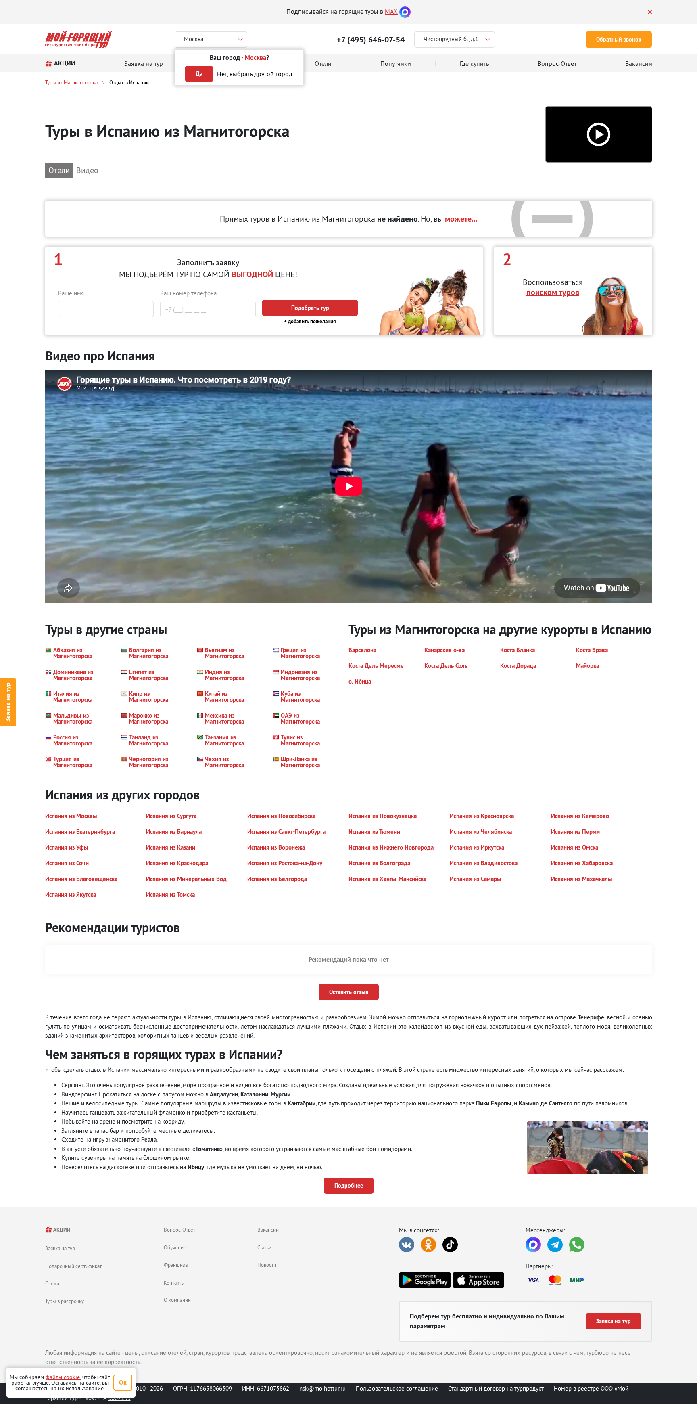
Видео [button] (87, 170)
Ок (123, 1382)
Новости (266, 1265)
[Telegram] (555, 1244)
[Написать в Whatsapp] (576, 1244)
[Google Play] (425, 1280)
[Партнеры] (589, 1280)
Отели (52, 1283)
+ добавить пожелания (310, 321)
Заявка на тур (8, 702)
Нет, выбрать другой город (254, 74)
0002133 (119, 1398)
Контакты (174, 1282)
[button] (598, 134)
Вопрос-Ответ (179, 1229)
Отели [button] (59, 170)
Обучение (175, 1247)
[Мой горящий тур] (79, 39)
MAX (391, 11)
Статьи (264, 1247)
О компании (177, 1300)
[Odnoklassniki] (428, 1244)
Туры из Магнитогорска (71, 82)
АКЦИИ (61, 1229)
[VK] (406, 1244)
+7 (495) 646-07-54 (371, 39)
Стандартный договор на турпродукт (496, 1388)
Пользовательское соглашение (397, 1388)
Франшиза (176, 1265)
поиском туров (552, 292)
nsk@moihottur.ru (322, 1388)
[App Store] (478, 1280)
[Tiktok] (450, 1244)
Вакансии (268, 1229)
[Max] (405, 11)
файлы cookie (63, 1377)
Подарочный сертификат (73, 1266)
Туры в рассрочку (64, 1301)
